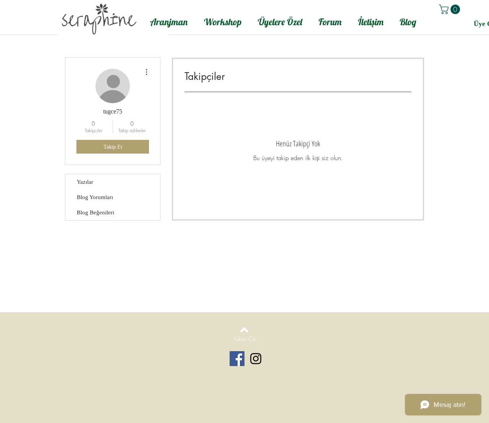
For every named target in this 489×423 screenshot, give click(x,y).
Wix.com (309, 378)
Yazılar (85, 182)
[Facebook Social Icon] (237, 358)
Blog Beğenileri (95, 212)
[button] (450, 9)
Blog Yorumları (95, 197)
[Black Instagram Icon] (255, 358)
